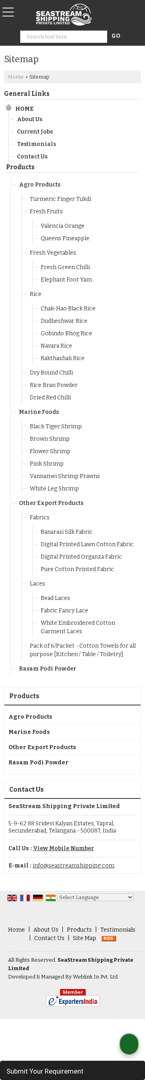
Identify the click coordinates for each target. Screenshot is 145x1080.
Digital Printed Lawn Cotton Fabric (87, 544)
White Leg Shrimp (54, 488)
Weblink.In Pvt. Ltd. (96, 977)
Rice (35, 294)
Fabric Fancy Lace (64, 610)
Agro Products (39, 184)
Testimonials (36, 144)
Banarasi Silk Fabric (67, 532)
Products (20, 167)
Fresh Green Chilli (65, 267)
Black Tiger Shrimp (56, 426)
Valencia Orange (63, 226)
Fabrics (40, 517)
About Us (29, 119)
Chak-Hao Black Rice (68, 308)
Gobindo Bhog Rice (66, 333)
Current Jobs (35, 131)
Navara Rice (56, 345)
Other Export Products (51, 503)
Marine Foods (39, 412)
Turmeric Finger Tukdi (60, 199)
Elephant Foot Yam (66, 279)
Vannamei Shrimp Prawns (65, 476)
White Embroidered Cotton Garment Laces (78, 627)
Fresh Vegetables (53, 252)
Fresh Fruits (46, 211)
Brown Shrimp (50, 439)
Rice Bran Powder (54, 385)
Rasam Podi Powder (47, 668)
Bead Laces (55, 598)
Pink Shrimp (47, 463)
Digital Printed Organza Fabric (81, 556)
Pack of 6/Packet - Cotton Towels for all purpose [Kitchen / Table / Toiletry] (83, 650)
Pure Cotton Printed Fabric (77, 569)
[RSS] (109, 938)
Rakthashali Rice (63, 358)
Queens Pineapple (65, 238)
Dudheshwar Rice (64, 321)
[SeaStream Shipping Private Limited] (63, 15)
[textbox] (65, 36)
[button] (63, 848)
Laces (37, 583)
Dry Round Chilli (51, 372)
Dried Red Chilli (50, 397)
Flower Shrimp (50, 451)
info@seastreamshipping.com (73, 865)
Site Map (84, 938)
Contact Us (32, 156)
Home (16, 77)
